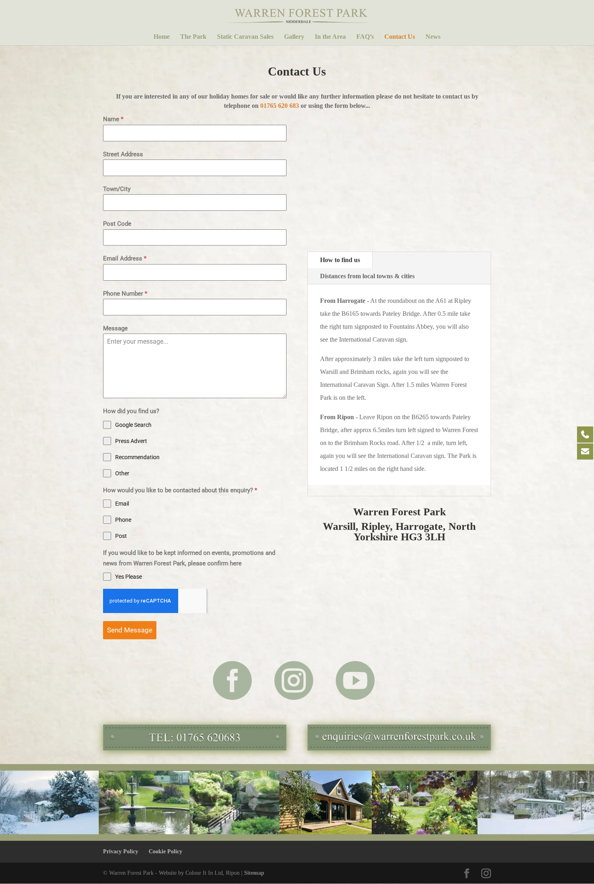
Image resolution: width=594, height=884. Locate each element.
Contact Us (399, 37)
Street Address (123, 154)
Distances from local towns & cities (367, 276)
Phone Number (125, 293)
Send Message (129, 630)
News (432, 37)
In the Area (330, 37)
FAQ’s (365, 37)
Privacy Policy (120, 851)
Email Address (124, 258)
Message (115, 328)
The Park (193, 37)
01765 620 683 (279, 105)
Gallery (294, 37)
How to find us (340, 259)
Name (113, 119)
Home (162, 37)
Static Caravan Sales (245, 37)
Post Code (117, 223)
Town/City (117, 189)
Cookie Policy (165, 851)
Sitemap (254, 873)
